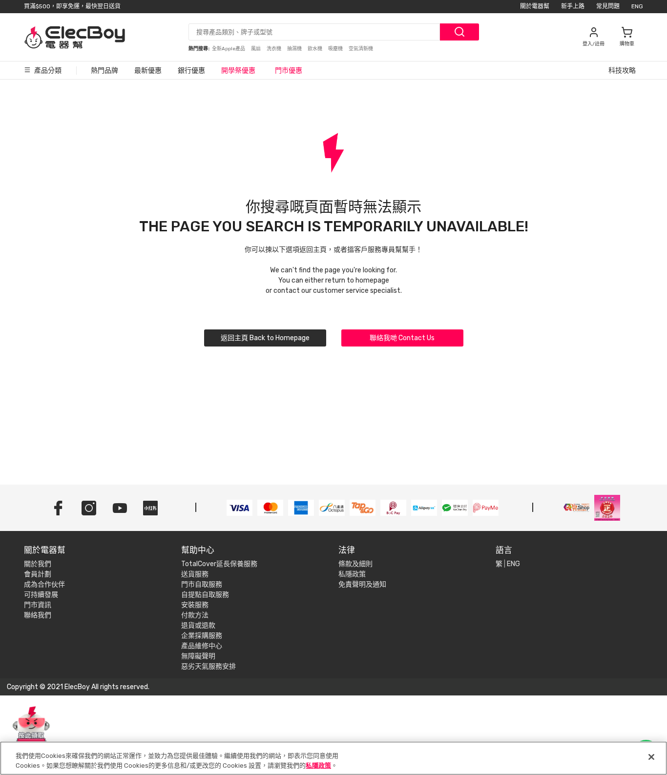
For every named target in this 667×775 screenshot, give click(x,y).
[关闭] (651, 757)
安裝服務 (194, 605)
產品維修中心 (201, 646)
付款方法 (194, 615)
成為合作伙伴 (44, 584)
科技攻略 (622, 70)
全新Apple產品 (229, 49)
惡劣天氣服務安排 (208, 666)
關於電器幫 (534, 6)
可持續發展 (41, 595)
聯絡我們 (37, 615)
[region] (333, 758)
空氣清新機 (361, 49)
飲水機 (315, 49)
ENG (637, 6)
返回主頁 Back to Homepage (265, 338)
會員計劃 (37, 574)
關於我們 (37, 564)
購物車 (627, 44)
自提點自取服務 (205, 595)
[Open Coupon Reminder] (31, 730)
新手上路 (572, 6)
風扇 (256, 49)
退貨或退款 (198, 625)
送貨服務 (194, 574)
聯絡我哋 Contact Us (402, 338)
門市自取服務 (201, 584)
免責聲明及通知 (362, 584)
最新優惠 (148, 70)
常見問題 (608, 6)
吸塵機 (336, 49)
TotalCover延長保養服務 (219, 564)
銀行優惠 (191, 70)
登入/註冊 (593, 44)
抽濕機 (295, 49)
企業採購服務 (201, 636)
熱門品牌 (104, 70)
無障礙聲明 (198, 656)
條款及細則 (355, 564)
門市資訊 (37, 605)
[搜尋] (459, 32)
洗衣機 (274, 49)
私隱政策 (352, 574)
